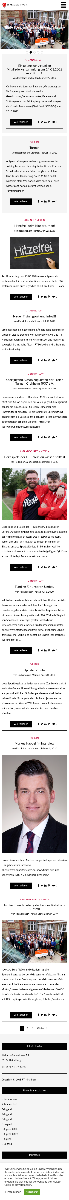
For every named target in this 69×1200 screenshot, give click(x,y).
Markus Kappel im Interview (34, 743)
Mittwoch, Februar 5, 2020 (43, 749)
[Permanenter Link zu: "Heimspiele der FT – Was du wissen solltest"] (35, 494)
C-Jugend (7, 1119)
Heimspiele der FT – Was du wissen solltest (34, 457)
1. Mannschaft (34, 60)
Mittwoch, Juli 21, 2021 (43, 321)
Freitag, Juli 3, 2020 (44, 592)
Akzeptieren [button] (32, 1192)
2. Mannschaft (9, 1104)
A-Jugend (7, 1109)
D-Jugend (7, 1124)
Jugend (29, 220)
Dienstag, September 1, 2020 (43, 462)
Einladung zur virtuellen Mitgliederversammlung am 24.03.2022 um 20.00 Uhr (34, 69)
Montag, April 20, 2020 (44, 675)
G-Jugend (7, 1144)
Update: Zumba (34, 670)
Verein (34, 142)
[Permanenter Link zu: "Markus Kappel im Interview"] (35, 804)
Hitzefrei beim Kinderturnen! (34, 225)
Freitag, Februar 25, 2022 (43, 78)
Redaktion (22, 78)
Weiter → (42, 1028)
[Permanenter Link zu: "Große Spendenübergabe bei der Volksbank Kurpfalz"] (35, 941)
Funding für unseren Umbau (34, 586)
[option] (34, 30)
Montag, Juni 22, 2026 (44, 231)
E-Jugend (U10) (10, 1134)
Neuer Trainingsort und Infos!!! (34, 316)
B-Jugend (7, 1114)
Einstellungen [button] (13, 1192)
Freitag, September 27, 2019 (44, 914)
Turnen (34, 147)
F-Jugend (7, 1139)
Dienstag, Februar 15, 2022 (43, 153)
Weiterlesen (21, 122)
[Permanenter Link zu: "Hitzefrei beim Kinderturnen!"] (34, 253)
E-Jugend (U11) (10, 1129)
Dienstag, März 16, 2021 (44, 389)
